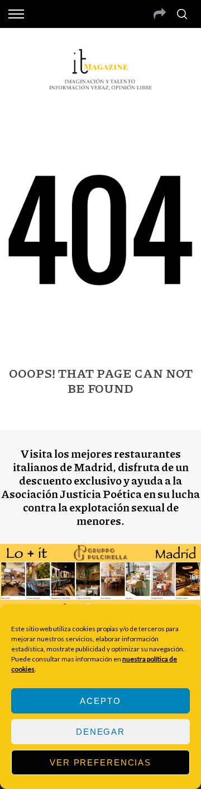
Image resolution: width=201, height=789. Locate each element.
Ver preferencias (100, 762)
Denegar (100, 731)
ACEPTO (100, 701)
